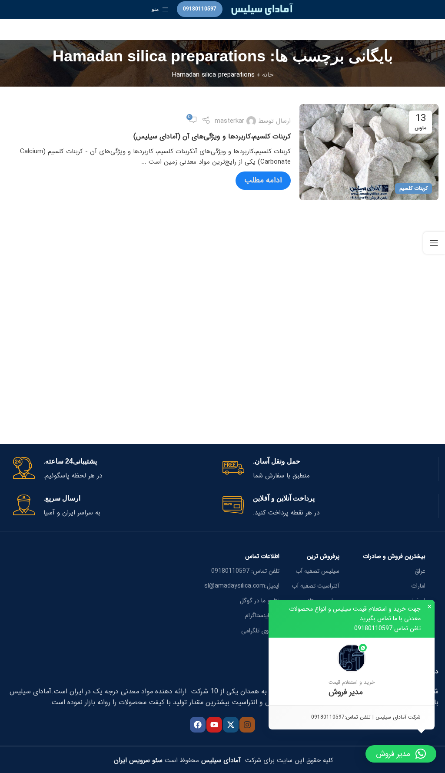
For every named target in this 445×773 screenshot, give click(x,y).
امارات (418, 586)
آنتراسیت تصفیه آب (315, 586)
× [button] (429, 607)
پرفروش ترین (323, 556)
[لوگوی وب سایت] (262, 8)
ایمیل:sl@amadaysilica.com (241, 586)
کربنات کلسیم (413, 188)
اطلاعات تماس (262, 556)
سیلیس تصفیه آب (317, 571)
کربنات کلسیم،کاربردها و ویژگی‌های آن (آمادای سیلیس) (212, 136)
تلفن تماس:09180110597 (387, 628)
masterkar (229, 121)
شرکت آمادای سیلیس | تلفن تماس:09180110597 (366, 717)
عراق (420, 571)
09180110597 (199, 9)
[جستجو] (222, 29)
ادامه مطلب (263, 180)
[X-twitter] (231, 725)
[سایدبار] (434, 243)
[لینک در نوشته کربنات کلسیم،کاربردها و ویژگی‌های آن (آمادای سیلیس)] (368, 152)
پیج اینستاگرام (262, 615)
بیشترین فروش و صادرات (394, 556)
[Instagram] (247, 725)
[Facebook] (198, 725)
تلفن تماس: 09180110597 (245, 571)
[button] (352, 671)
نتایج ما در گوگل (259, 600)
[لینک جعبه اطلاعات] (327, 469)
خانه (267, 75)
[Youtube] (214, 725)
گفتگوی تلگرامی (260, 630)
